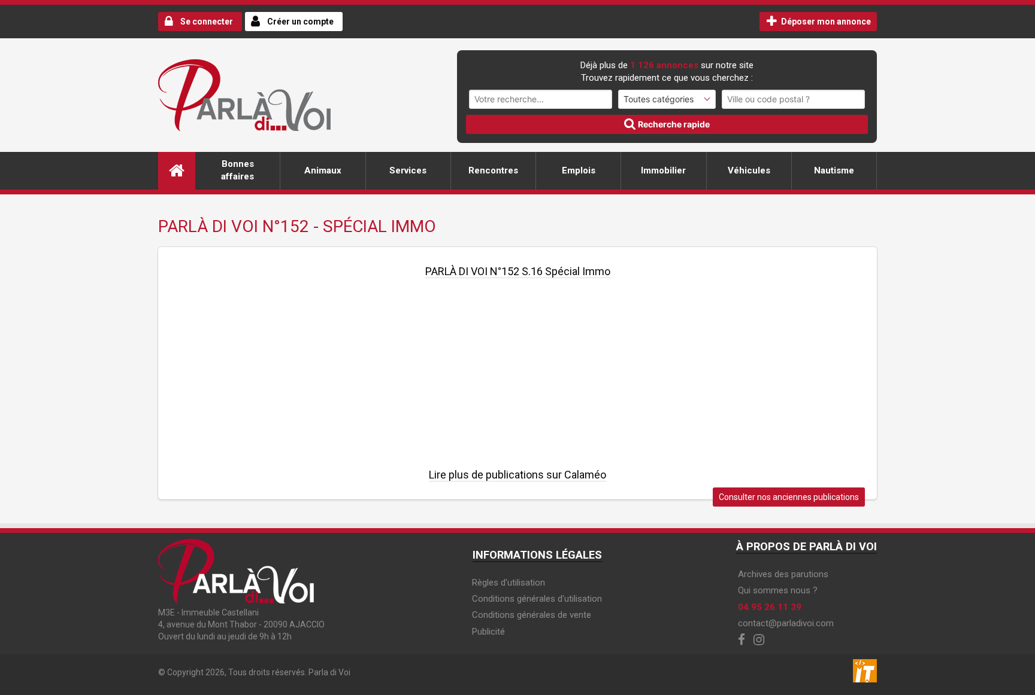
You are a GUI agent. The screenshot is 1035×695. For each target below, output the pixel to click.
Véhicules (749, 170)
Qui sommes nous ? (778, 590)
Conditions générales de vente (531, 614)
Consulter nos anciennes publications (789, 497)
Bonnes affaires (237, 170)
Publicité (488, 631)
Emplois (578, 170)
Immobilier (663, 170)
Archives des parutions (783, 574)
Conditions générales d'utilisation (537, 598)
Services (407, 170)
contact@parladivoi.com (786, 623)
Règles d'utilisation (508, 582)
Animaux (322, 170)
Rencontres (493, 170)
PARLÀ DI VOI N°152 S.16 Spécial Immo (517, 271)
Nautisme (834, 170)
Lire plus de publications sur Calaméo (517, 474)
